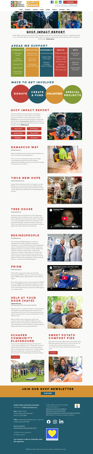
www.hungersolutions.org (17, 180)
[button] (28, 9)
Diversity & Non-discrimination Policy (25, 428)
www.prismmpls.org (16, 269)
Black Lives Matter (19, 426)
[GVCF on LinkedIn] (60, 2)
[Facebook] (48, 421)
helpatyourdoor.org (16, 303)
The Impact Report (24, 121)
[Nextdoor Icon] (56, 2)
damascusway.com (16, 150)
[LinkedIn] (61, 421)
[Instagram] (54, 421)
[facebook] (52, 2)
